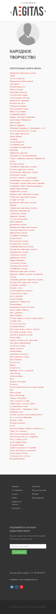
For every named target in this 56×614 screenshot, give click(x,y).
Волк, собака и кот (18, 439)
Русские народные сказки (22, 169)
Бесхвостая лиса (17, 103)
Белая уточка (16, 238)
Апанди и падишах (18, 398)
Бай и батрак (16, 315)
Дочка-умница (16, 376)
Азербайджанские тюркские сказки (26, 280)
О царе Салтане (17, 200)
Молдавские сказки (19, 241)
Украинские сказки (18, 191)
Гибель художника (18, 111)
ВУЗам (35, 494)
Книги (14, 498)
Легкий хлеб (15, 321)
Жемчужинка (16, 351)
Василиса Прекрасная (20, 211)
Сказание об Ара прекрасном (23, 156)
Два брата (14, 84)
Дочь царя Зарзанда (19, 134)
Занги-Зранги (16, 136)
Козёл (12, 426)
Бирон (12, 365)
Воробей (14, 150)
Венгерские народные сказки (23, 227)
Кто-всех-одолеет (18, 324)
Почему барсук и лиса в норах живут (26, 318)
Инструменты (38, 498)
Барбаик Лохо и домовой (21, 370)
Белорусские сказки (19, 244)
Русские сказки (17, 164)
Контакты (16, 508)
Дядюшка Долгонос (19, 354)
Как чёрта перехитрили (20, 343)
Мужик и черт (16, 420)
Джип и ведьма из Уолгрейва (23, 448)
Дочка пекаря (16, 299)
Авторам (36, 486)
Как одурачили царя (19, 109)
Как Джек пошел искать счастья (24, 329)
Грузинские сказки (18, 224)
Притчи (13, 205)
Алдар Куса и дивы (18, 293)
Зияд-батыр (15, 373)
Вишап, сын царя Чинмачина (22, 117)
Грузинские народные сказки (23, 202)
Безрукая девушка (18, 106)
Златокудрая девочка (19, 98)
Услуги (15, 494)
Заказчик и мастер (18, 92)
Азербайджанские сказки (21, 246)
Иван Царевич (16, 222)
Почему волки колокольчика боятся (26, 415)
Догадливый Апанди (19, 310)
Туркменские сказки (19, 252)
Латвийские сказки (18, 269)
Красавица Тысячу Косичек (22, 307)
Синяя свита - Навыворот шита (24, 409)
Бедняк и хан (16, 288)
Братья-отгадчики (18, 381)
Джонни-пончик (17, 445)
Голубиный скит (17, 145)
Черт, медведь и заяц (19, 401)
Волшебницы (15, 304)
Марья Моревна (17, 260)
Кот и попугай (16, 296)
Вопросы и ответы (16, 503)
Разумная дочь (16, 412)
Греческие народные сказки (22, 271)
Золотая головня (17, 346)
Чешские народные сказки (22, 230)
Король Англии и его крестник (23, 340)
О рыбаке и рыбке (18, 285)
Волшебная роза (17, 87)
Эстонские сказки (18, 263)
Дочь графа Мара (18, 442)
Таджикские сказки (19, 266)
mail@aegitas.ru (31, 579)
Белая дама (15, 337)
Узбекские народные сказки (23, 197)
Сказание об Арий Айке (21, 147)
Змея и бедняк (16, 89)
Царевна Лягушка (18, 216)
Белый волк (15, 368)
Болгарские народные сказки (23, 249)
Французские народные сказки (24, 194)
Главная (15, 486)
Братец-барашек (17, 125)
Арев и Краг (15, 122)
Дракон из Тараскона (20, 302)
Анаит (12, 76)
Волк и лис (15, 362)
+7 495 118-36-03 (37, 573)
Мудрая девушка (17, 423)
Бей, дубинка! (16, 313)
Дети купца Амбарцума (20, 120)
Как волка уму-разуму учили (22, 434)
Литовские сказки (18, 255)
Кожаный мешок (17, 326)
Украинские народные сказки (23, 208)
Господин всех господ (20, 456)
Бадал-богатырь (17, 395)
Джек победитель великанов (23, 450)
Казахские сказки (18, 175)
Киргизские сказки (18, 233)
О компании (17, 490)
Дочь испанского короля (21, 291)
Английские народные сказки (23, 167)
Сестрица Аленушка (19, 235)
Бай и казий (15, 392)
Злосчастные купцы (19, 95)
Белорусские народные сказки (24, 282)
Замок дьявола (16, 348)
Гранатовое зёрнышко (20, 100)
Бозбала (14, 384)
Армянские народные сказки (23, 73)
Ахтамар (13, 139)
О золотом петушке (19, 219)
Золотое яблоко (17, 78)
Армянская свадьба (18, 153)
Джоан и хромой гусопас (21, 335)
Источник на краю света (21, 332)
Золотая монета (17, 142)
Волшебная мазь (17, 459)
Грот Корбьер (16, 359)
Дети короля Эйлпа (19, 453)
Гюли (12, 379)
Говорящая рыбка (18, 114)
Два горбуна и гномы (19, 357)
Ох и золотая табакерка (21, 417)
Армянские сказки (18, 257)
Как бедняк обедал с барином (24, 437)
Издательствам (39, 490)
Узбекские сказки (18, 213)
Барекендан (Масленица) (21, 81)
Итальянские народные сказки (24, 172)
